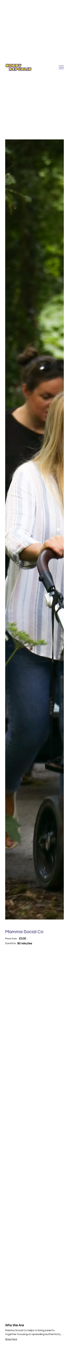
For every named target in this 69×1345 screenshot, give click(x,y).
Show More (11, 1339)
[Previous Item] (10, 529)
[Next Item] (58, 529)
